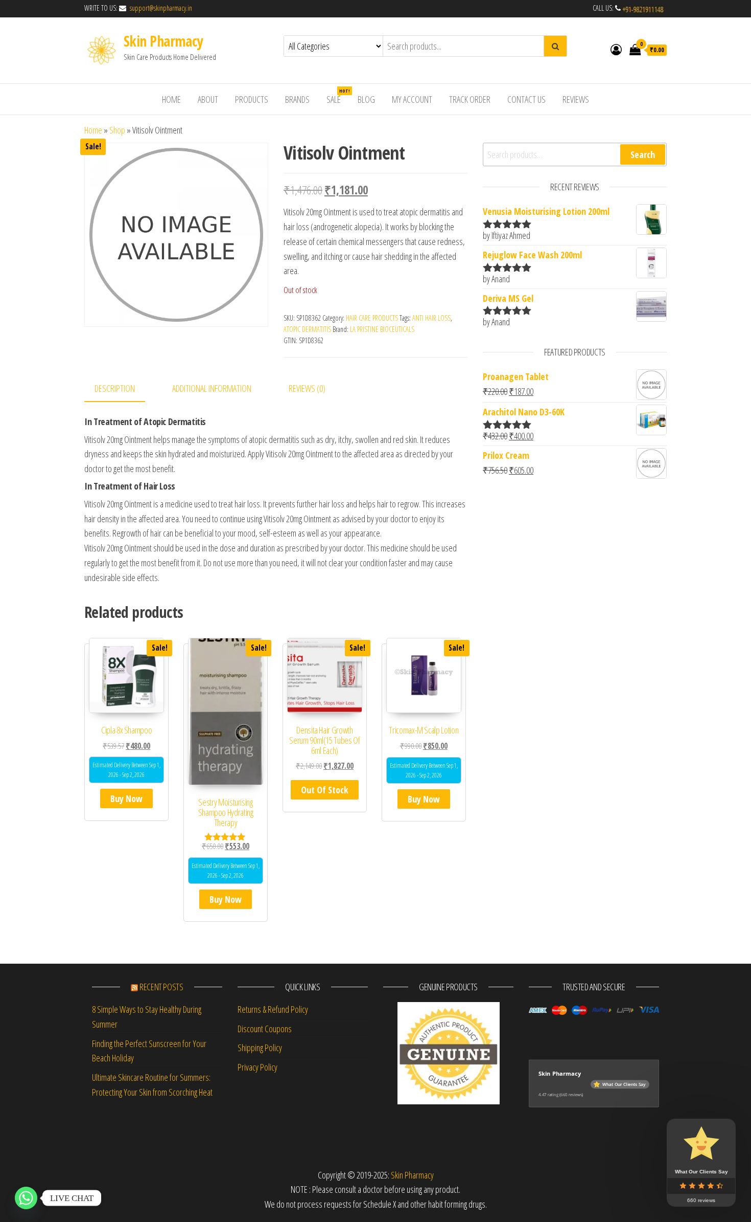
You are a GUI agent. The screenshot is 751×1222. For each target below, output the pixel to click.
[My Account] (616, 49)
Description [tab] (115, 388)
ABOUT (208, 99)
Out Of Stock (324, 790)
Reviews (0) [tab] (307, 388)
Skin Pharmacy (163, 41)
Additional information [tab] (211, 388)
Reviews (575, 99)
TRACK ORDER (469, 99)
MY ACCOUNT (412, 99)
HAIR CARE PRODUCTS (372, 318)
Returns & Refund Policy (273, 1009)
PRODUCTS (251, 99)
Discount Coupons (265, 1029)
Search (642, 154)
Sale (337, 96)
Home (93, 130)
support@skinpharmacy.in (160, 8)
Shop (117, 130)
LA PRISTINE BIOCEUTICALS (382, 329)
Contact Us (526, 99)
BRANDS (297, 99)
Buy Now (126, 798)
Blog (366, 99)
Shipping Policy (260, 1047)
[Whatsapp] (26, 1198)
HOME (171, 99)
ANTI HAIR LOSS (431, 318)
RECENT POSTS (161, 987)
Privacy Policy (257, 1067)
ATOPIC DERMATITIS (307, 329)
